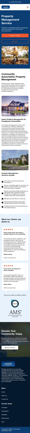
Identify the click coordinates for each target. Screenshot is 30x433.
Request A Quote (15, 35)
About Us (15, 41)
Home (3, 392)
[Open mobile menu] (27, 7)
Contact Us (5, 399)
